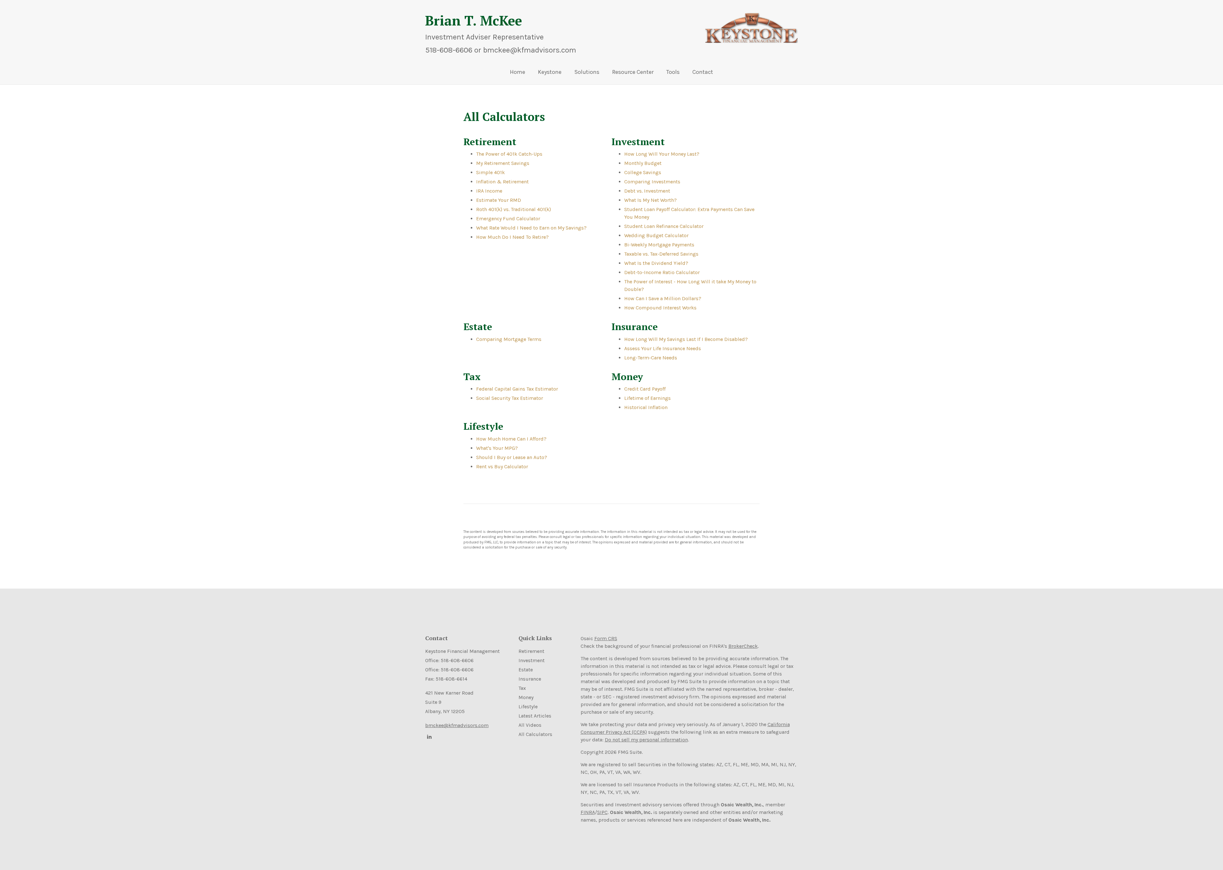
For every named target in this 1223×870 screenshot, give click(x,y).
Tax (522, 688)
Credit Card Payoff (645, 389)
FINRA (588, 812)
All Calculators (535, 734)
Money (526, 697)
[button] (549, 73)
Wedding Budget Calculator (656, 235)
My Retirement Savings (502, 163)
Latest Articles (535, 716)
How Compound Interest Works (660, 308)
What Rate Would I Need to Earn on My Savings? (531, 228)
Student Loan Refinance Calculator (664, 226)
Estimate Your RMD (498, 200)
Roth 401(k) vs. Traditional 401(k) (513, 209)
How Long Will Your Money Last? (661, 154)
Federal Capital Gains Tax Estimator (517, 389)
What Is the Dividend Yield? (656, 263)
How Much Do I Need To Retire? (512, 237)
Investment (532, 660)
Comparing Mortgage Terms (508, 339)
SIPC (602, 812)
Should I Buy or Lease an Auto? (511, 457)
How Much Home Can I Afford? (511, 439)
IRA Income (489, 191)
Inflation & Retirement (502, 182)
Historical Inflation (646, 407)
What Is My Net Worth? (650, 200)
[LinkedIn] (428, 736)
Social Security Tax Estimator (509, 398)
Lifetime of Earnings (647, 398)
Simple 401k (490, 172)
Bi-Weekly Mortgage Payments (659, 245)
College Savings (642, 172)
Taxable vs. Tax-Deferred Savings (661, 254)
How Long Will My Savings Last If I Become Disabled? (686, 339)
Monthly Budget (643, 163)
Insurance (530, 679)
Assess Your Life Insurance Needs (662, 348)
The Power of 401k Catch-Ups (509, 154)
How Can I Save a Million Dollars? (662, 298)
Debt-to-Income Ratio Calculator (662, 272)
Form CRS (605, 638)
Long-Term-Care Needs (650, 358)
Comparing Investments (652, 182)
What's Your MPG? (497, 448)
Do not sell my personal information (646, 740)
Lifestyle (528, 707)
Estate (526, 670)
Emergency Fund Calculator (508, 219)
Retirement (531, 651)
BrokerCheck (743, 646)
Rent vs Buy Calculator (502, 466)
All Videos (530, 725)
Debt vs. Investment (647, 191)
